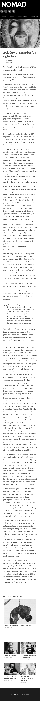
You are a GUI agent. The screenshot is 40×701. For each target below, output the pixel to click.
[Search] (2, 11)
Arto (12, 16)
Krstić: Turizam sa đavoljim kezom (11, 677)
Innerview (34, 16)
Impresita (25, 695)
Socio (4, 16)
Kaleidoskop (22, 16)
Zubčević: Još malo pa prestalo (28, 657)
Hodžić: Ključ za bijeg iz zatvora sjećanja (26, 678)
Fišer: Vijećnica (10, 656)
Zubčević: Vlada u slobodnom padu (18, 626)
